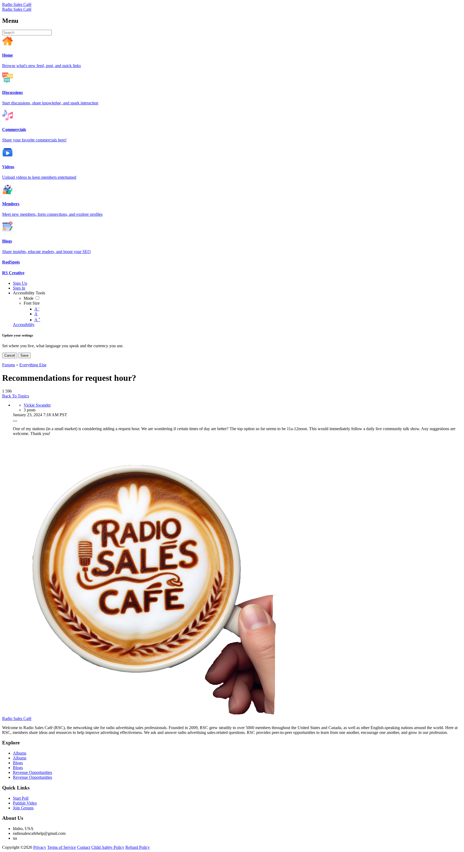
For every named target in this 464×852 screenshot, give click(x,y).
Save (24, 355)
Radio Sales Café (16, 4)
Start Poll (20, 798)
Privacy (39, 847)
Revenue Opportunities (32, 772)
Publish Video (25, 803)
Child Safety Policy (107, 847)
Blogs (18, 762)
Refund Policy (137, 847)
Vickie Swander (37, 405)
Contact (83, 847)
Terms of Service (61, 847)
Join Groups (23, 808)
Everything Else (32, 365)
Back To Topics (15, 396)
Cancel (9, 355)
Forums (8, 365)
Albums (19, 753)
